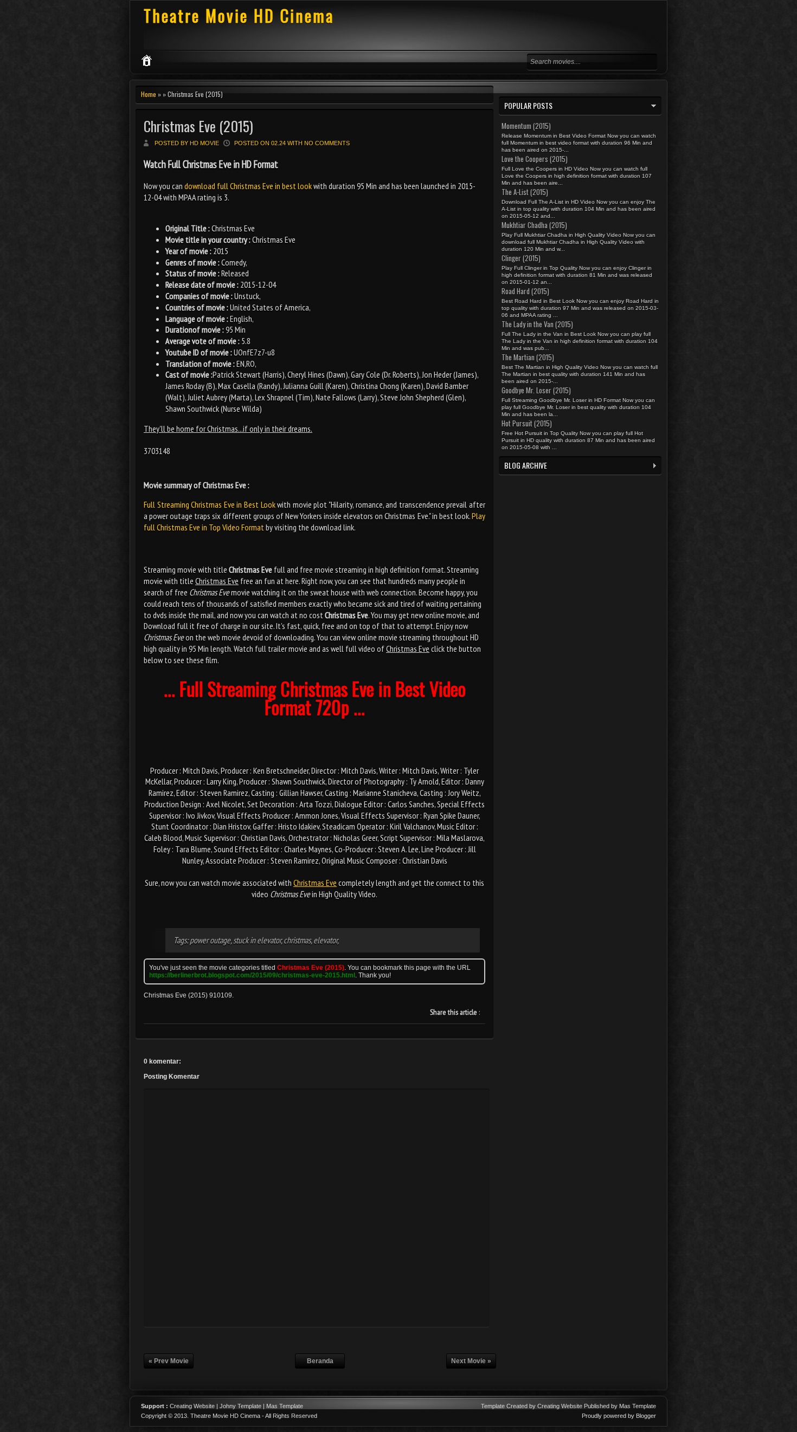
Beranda (320, 1361)
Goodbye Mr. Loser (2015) (536, 390)
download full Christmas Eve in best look (248, 185)
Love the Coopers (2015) (535, 158)
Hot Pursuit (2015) (527, 423)
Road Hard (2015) (525, 291)
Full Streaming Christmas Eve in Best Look (209, 504)
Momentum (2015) (526, 125)
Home (148, 94)
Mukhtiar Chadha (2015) (534, 224)
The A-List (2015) (525, 191)
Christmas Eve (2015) (198, 126)
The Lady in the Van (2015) (537, 324)
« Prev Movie (169, 1361)
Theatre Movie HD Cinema (239, 15)
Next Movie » (471, 1361)
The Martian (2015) (528, 357)
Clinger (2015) (521, 257)
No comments (327, 143)
